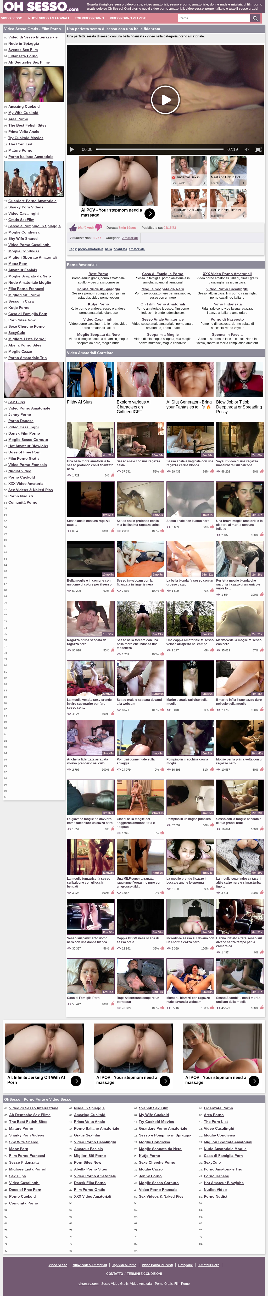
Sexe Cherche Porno (26, 326)
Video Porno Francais (27, 465)
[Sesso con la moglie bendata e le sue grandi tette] (240, 815)
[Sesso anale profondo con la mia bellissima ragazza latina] (140, 517)
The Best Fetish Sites (27, 125)
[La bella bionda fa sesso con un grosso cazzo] (190, 576)
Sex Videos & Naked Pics (30, 490)
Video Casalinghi (23, 213)
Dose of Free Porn (24, 452)
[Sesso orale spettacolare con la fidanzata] (34, 101)
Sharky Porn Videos (25, 207)
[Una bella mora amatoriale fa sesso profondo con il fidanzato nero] (91, 457)
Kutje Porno (19, 307)
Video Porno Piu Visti (128, 18)
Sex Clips (16, 402)
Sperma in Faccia (227, 334)
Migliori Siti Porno (24, 295)
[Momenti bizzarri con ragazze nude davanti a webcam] (190, 994)
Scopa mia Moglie (163, 334)
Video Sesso (11, 18)
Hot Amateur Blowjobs (28, 446)
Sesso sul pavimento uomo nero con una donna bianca (87, 940)
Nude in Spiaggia (23, 43)
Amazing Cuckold (24, 106)
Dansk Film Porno (24, 433)
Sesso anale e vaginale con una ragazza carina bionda (189, 463)
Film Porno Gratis (24, 458)
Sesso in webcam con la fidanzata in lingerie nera (135, 582)
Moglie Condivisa (24, 232)
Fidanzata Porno (23, 56)
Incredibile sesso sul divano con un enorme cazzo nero (190, 940)
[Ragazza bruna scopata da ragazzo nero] (91, 636)
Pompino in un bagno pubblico (188, 819)
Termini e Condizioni (144, 1274)
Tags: (73, 249)
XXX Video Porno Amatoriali (227, 274)
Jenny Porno (19, 414)
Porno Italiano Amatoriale (30, 157)
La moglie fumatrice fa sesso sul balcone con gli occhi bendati (88, 882)
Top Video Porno (89, 18)
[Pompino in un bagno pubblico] (190, 815)
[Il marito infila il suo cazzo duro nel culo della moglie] (240, 696)
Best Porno (98, 274)
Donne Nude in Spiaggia (98, 289)
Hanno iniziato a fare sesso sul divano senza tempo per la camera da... (239, 942)
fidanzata (120, 249)
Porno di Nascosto (227, 319)
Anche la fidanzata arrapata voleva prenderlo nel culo (87, 761)
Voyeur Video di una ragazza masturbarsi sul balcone (237, 463)
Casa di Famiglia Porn (27, 314)
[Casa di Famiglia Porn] (91, 994)
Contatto (114, 1274)
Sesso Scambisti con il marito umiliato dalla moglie (238, 1000)
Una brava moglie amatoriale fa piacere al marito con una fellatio (239, 525)
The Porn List (20, 144)
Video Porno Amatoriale (29, 408)
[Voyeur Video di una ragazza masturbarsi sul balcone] (240, 457)
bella (108, 249)
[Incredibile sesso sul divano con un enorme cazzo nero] (190, 934)
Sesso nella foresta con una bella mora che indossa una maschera (137, 644)
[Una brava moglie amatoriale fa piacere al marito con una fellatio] (240, 517)
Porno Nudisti (20, 496)
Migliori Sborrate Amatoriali (32, 257)
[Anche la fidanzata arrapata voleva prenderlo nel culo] (91, 755)
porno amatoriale (90, 249)
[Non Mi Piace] (99, 228)
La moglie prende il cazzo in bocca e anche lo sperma (186, 880)
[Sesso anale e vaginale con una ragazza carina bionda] (190, 457)
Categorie (185, 1265)
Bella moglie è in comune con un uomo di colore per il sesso (89, 582)
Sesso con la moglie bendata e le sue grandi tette (238, 821)
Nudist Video (19, 471)
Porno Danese (21, 421)
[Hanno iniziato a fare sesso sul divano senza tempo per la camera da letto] (240, 934)
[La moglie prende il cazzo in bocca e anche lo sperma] (190, 875)
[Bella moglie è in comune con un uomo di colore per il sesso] (91, 576)
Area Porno (18, 119)
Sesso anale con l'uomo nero (187, 521)
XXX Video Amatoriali (27, 483)
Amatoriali (130, 238)
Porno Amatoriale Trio (27, 358)
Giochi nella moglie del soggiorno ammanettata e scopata (136, 823)
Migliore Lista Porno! (27, 339)
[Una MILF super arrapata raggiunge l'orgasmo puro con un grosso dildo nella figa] (140, 875)
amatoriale (137, 249)
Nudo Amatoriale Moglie (29, 282)
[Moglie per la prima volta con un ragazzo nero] (240, 755)
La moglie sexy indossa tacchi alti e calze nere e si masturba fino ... (238, 882)
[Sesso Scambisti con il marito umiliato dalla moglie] (240, 994)
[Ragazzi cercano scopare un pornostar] (140, 994)
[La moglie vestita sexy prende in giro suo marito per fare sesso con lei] (91, 696)
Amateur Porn (208, 1265)
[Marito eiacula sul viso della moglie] (190, 696)
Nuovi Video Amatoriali (48, 18)
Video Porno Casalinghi (29, 245)
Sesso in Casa (21, 301)
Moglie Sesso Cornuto (28, 439)
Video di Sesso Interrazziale (33, 37)
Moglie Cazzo (20, 351)
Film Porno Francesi (26, 289)
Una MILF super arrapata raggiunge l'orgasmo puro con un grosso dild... (139, 882)
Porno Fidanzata (227, 304)
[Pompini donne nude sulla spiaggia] (140, 755)
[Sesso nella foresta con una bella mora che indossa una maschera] (140, 636)
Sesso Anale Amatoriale (163, 319)
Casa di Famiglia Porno (162, 274)
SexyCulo (16, 333)
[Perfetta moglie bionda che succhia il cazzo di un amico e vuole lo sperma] (240, 576)
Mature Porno (20, 150)
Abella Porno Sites (24, 345)
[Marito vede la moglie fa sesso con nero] (240, 636)
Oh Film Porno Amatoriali (163, 304)
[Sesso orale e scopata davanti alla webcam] (140, 696)
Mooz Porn (17, 264)
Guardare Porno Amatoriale (32, 201)
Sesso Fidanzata (24, 1162)
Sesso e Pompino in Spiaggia (34, 226)
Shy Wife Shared (23, 238)
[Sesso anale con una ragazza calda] (140, 457)
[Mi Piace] (73, 228)
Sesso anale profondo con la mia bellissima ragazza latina (138, 523)
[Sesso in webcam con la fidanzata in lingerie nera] (140, 576)
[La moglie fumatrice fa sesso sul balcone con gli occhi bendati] (91, 875)
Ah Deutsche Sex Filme (29, 62)
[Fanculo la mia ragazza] (34, 396)
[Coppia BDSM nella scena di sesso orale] (140, 934)
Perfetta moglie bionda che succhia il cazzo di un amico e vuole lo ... (238, 584)
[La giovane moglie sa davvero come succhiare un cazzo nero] (91, 815)
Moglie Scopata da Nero (29, 276)
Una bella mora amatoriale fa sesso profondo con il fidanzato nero (90, 465)
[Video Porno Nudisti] (34, 195)
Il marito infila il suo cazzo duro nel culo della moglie (239, 702)
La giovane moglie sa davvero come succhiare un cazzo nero (90, 821)
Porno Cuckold (21, 477)
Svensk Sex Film (23, 50)
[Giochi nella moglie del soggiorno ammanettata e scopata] (140, 815)
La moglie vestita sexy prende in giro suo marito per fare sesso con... (89, 703)
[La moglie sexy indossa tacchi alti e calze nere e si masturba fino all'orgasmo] (240, 875)
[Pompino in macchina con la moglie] (190, 755)
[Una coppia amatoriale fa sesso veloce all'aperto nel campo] (190, 636)
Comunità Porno (22, 502)
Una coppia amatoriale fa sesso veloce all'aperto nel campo (190, 642)
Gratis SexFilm (21, 220)
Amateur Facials (22, 270)
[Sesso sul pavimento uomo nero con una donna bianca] (91, 934)
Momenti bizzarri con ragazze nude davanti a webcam (188, 1000)
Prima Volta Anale (23, 131)
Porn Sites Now (22, 320)
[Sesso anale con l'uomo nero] (190, 517)
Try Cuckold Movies (25, 138)
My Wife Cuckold (23, 113)
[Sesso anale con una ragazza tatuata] (91, 517)
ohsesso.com (89, 1284)
